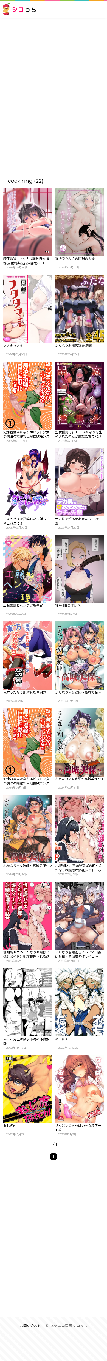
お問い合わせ (30, 1326)
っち (24, 9)
